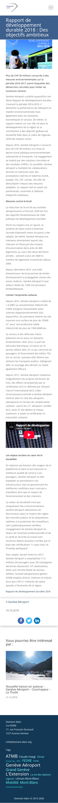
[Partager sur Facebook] (21, 620)
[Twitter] (29, 620)
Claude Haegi (27, 756)
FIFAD (36, 760)
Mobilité (12, 783)
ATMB (12, 756)
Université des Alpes (14, 787)
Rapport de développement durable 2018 (28, 591)
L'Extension (17, 774)
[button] (9, 670)
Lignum (10, 778)
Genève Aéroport (18, 602)
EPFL (19, 761)
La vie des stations (40, 774)
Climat (40, 756)
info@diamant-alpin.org (19, 741)
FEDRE (27, 761)
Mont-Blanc (29, 782)
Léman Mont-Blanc (27, 778)
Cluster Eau (10, 761)
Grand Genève (17, 770)
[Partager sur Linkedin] (37, 620)
